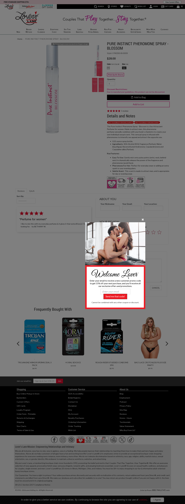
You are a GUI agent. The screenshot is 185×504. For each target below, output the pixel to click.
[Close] (143, 219)
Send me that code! (115, 296)
